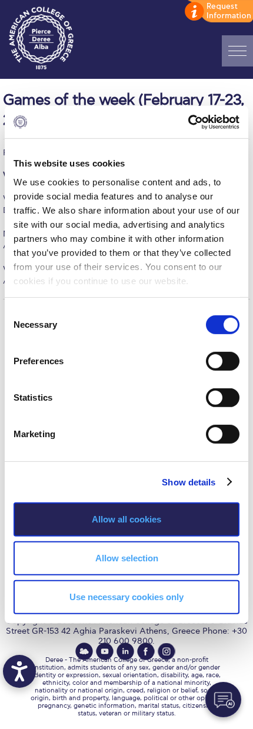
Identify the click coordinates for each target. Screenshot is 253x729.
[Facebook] (146, 651)
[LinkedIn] (125, 651)
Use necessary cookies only (126, 596)
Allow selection (126, 558)
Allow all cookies (126, 519)
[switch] (222, 361)
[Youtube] (105, 651)
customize (217, 12)
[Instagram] (166, 651)
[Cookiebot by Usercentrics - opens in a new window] (188, 121)
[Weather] (84, 651)
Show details (188, 482)
